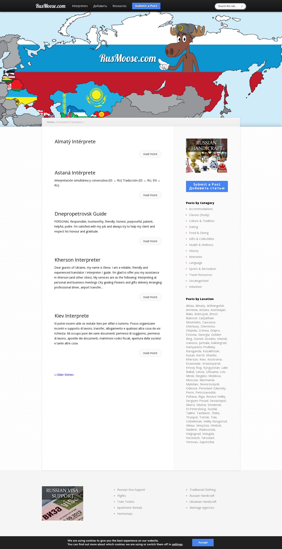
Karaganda (193, 351)
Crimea (204, 330)
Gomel (198, 339)
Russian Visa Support (131, 490)
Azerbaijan (218, 310)
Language (195, 263)
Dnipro (215, 330)
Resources (120, 6)
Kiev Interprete (72, 315)
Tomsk (204, 417)
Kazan (190, 355)
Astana (204, 310)
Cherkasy (192, 326)
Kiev (203, 359)
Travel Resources (200, 275)
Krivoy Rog (194, 367)
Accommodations (201, 209)
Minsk (190, 376)
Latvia (200, 372)
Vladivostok (207, 429)
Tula (214, 417)
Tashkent (203, 413)
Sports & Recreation (202, 269)
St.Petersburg (196, 409)
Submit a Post (146, 6)
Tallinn (190, 413)
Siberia (201, 405)
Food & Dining (199, 233)
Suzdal (212, 409)
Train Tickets (125, 502)
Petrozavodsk (206, 392)
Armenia (192, 310)
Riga (201, 396)
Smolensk (214, 405)
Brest (214, 314)
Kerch (200, 355)
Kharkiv (211, 355)
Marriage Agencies (202, 508)
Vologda (208, 434)
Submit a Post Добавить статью (207, 186)
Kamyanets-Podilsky (200, 347)
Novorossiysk (209, 384)
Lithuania (212, 372)
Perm (190, 392)
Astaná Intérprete (75, 172)
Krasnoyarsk (211, 363)
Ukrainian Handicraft (203, 502)
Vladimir (191, 429)
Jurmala (204, 343)
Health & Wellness (201, 245)
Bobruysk (201, 314)
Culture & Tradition (201, 221)
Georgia (204, 334)
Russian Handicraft (202, 496)
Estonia (191, 334)
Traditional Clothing (203, 490)
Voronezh (193, 438)
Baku (189, 314)
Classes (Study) (199, 215)
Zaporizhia (206, 442)
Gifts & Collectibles (201, 239)
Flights (121, 496)
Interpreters (80, 6)
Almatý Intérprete (75, 141)
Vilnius (190, 425)
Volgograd (193, 434)
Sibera (190, 405)
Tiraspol (192, 417)
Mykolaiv (192, 384)
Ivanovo (191, 343)
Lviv (222, 372)
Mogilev (201, 376)
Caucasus (209, 322)
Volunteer (195, 287)
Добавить (100, 6)
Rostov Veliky (215, 396)
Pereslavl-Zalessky (212, 388)
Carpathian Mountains (200, 320)
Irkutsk (222, 339)
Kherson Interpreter (78, 259)
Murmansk (207, 380)
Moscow (192, 380)
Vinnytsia (202, 425)
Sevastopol (218, 400)
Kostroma (214, 359)
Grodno (210, 339)
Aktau (190, 306)
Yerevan (192, 442)
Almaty (200, 306)
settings (177, 544)
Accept (202, 542)
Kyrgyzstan (211, 367)
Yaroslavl (207, 438)
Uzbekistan (194, 421)
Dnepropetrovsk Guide (81, 213)
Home (50, 122)
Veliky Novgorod (215, 421)
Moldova (215, 376)
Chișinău (191, 330)
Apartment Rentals (129, 508)
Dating (193, 227)
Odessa (191, 388)
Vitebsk (216, 425)
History (194, 251)
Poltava (191, 396)
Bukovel (191, 318)
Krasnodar (193, 363)
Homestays (125, 514)
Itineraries (195, 257)
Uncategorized (199, 281)
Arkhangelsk (215, 306)
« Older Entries (64, 375)
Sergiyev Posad (197, 400)
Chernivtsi (208, 326)
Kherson (192, 359)
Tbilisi (215, 413)
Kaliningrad (218, 343)
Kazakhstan (211, 351)
